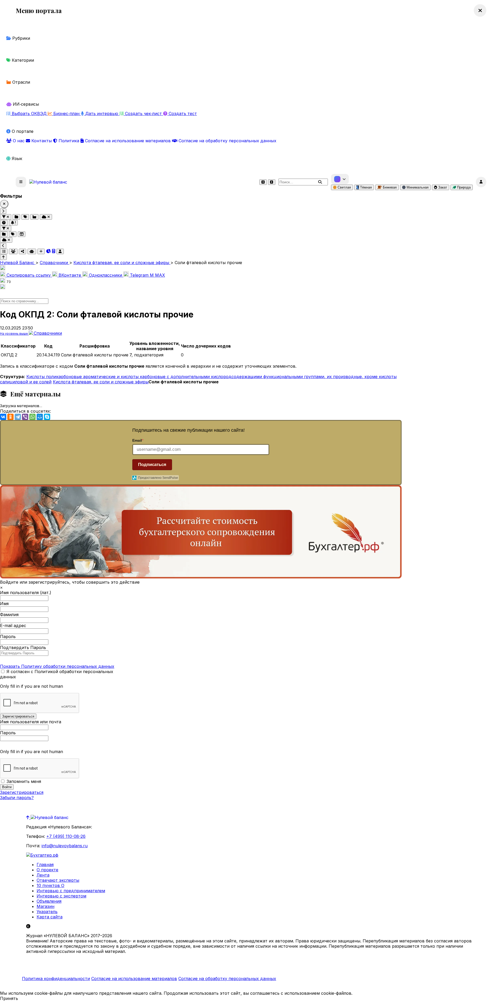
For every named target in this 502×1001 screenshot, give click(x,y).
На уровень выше (14, 333)
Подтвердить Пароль (23, 647)
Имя (4, 603)
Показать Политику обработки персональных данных (57, 666)
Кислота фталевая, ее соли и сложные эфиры (101, 381)
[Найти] (320, 182)
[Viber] (25, 417)
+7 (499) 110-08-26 (65, 836)
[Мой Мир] (40, 417)
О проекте (47, 869)
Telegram (139, 275)
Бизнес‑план (66, 113)
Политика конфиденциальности (56, 978)
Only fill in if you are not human (31, 686)
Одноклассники (105, 275)
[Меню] (21, 182)
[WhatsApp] (32, 417)
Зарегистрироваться (21, 792)
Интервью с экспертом (61, 895)
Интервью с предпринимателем (71, 890)
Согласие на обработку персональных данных (226, 140)
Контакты (41, 140)
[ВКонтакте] (3, 417)
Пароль (8, 636)
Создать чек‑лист (143, 113)
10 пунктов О (50, 885)
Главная (45, 864)
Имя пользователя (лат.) (25, 592)
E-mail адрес (13, 625)
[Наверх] (28, 817)
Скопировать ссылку (28, 275)
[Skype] (47, 417)
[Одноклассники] (10, 417)
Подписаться (152, 464)
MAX (157, 275)
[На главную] (48, 182)
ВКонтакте (69, 275)
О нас (19, 140)
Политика (69, 140)
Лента (43, 875)
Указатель (47, 911)
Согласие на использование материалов (128, 140)
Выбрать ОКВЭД (29, 113)
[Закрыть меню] (480, 10)
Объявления (49, 901)
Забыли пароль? (17, 797)
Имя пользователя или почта (30, 721)
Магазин (45, 906)
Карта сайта (49, 916)
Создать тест (182, 113)
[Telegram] (18, 417)
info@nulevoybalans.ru (65, 845)
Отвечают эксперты (58, 880)
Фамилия (9, 614)
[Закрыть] (4, 204)
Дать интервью (101, 113)
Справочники (48, 333)
